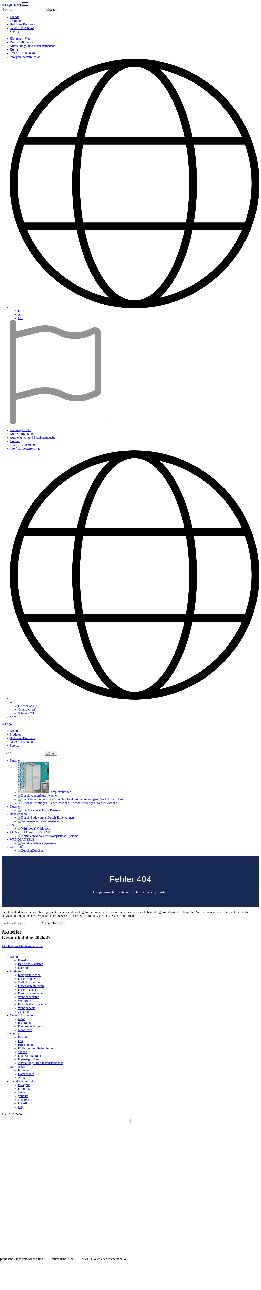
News (21, 1019)
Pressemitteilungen (30, 1026)
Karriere (23, 967)
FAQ (21, 1041)
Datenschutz (26, 1074)
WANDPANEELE (22, 839)
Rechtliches (17, 1066)
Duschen (15, 760)
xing (21, 1107)
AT (20, 314)
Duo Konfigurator (21, 42)
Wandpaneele (26, 1008)
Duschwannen (27, 978)
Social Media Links (22, 1081)
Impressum (25, 1070)
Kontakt (15, 49)
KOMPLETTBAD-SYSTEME (30, 832)
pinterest (23, 1099)
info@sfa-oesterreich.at (25, 57)
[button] (51, 10)
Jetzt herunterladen (31, 946)
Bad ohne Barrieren (22, 24)
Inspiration (25, 1022)
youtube (23, 1096)
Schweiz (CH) (27, 713)
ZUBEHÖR (18, 847)
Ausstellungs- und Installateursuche (32, 46)
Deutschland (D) (28, 706)
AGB (21, 1077)
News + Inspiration (22, 28)
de (104, 423)
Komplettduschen (29, 975)
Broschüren (25, 1044)
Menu (18, 5)
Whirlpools (25, 1000)
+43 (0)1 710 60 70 (22, 53)
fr (107, 423)
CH (20, 318)
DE (20, 310)
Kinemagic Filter (20, 38)
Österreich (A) (27, 709)
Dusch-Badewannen (31, 993)
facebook (24, 1088)
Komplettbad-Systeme (32, 1004)
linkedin (23, 1103)
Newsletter (25, 1030)
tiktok (21, 1092)
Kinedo (14, 17)
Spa (12, 825)
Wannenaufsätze (28, 997)
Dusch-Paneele (27, 989)
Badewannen (18, 814)
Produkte (15, 20)
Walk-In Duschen (29, 982)
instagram (24, 1085)
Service (14, 31)
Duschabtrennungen (31, 986)
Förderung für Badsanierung (36, 1048)
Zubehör (23, 1011)
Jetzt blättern (10, 946)
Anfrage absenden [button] (52, 923)
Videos (22, 1052)
